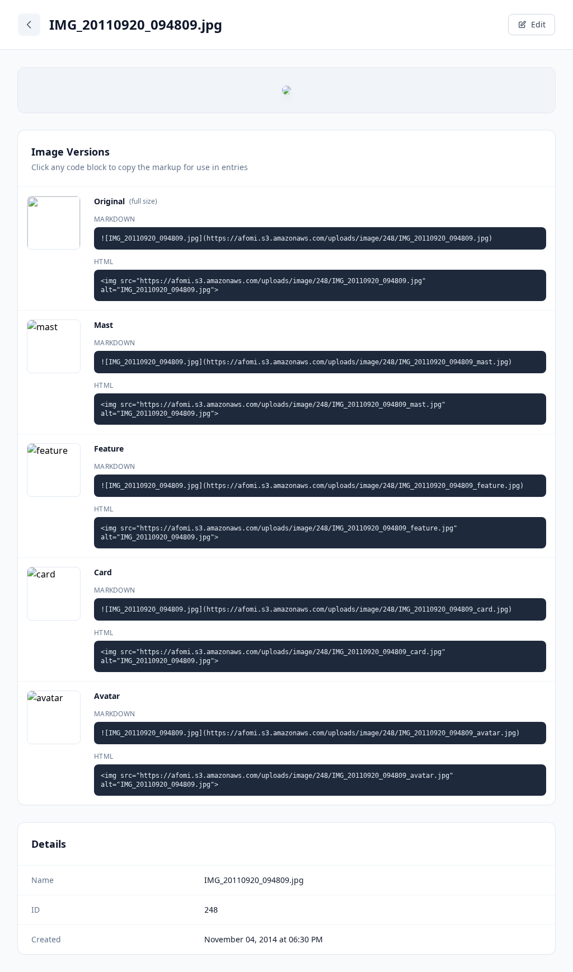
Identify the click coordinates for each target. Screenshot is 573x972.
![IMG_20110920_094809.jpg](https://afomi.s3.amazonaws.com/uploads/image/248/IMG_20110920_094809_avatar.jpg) (310, 733)
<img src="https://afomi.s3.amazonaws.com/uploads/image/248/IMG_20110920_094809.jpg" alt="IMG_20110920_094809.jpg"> (263, 285)
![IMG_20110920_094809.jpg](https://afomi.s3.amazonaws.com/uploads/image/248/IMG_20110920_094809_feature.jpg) (312, 486)
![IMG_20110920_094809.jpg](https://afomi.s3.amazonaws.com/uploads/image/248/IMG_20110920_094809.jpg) (296, 238)
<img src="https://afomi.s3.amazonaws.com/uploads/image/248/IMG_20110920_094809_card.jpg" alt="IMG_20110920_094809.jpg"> (273, 656)
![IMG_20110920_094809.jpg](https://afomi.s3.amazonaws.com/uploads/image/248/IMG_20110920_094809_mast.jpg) (306, 362)
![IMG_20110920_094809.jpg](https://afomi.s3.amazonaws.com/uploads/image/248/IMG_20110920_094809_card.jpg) (306, 609)
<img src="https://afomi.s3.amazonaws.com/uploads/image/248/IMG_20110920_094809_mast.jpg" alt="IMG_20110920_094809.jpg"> (273, 409)
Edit (538, 24)
